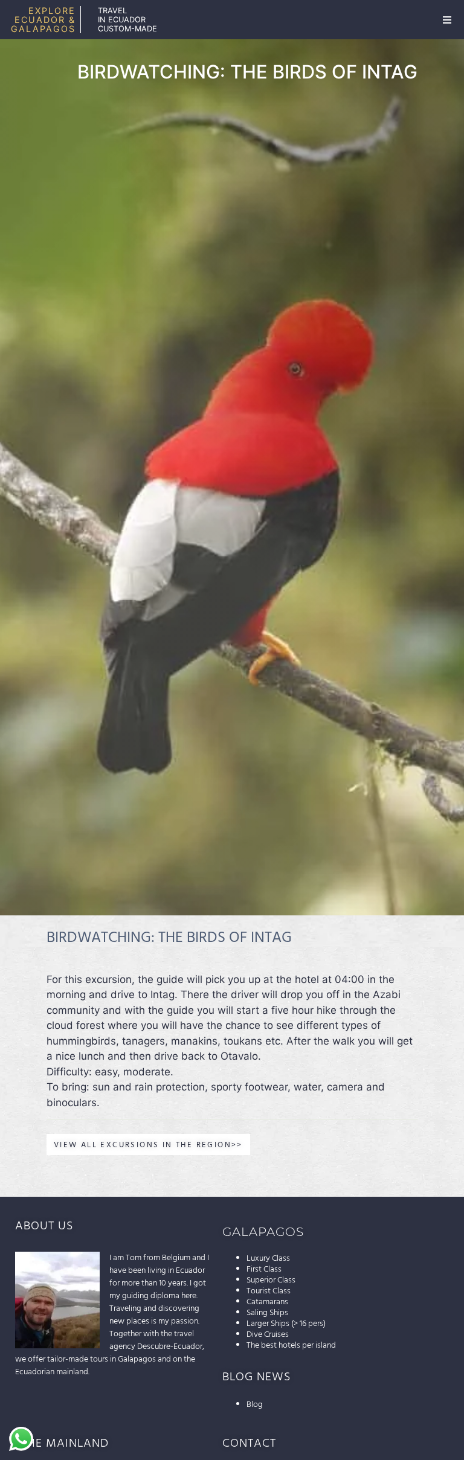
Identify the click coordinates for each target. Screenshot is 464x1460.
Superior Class (270, 1280)
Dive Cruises (267, 1334)
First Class (264, 1269)
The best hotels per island (291, 1345)
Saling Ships (267, 1313)
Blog (254, 1404)
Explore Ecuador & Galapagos (43, 19)
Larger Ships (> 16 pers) (286, 1324)
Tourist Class (268, 1291)
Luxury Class (268, 1258)
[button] (447, 20)
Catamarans (267, 1302)
